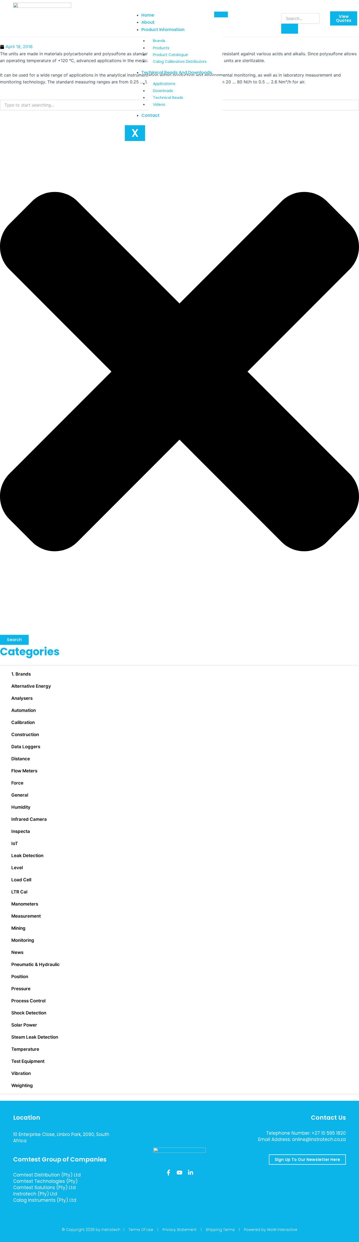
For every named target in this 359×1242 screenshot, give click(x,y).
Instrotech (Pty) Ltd (35, 1194)
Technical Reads (168, 97)
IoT (14, 843)
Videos (159, 104)
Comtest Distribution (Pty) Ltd (47, 1175)
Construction (25, 734)
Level (17, 867)
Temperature (25, 1049)
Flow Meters (24, 770)
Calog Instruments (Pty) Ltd (44, 1200)
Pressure (20, 988)
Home (147, 15)
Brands (159, 40)
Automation (23, 710)
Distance (20, 758)
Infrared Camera (29, 819)
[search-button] (289, 29)
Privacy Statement (179, 1229)
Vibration (21, 1073)
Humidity (20, 807)
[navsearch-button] (285, 8)
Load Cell (21, 879)
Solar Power (24, 1025)
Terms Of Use (141, 1229)
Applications (164, 83)
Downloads (163, 90)
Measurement (26, 916)
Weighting (22, 1085)
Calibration (23, 722)
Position (19, 976)
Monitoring (22, 940)
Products (161, 48)
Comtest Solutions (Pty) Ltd (44, 1187)
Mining (18, 928)
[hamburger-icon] (221, 14)
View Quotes (343, 18)
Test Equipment (27, 1061)
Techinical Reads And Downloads (176, 72)
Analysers (22, 698)
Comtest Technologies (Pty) (45, 1181)
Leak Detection (27, 855)
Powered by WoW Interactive (270, 1229)
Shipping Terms (220, 1229)
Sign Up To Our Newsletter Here (307, 1159)
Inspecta (20, 831)
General (19, 795)
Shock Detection (28, 1012)
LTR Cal (19, 891)
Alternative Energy (31, 686)
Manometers (24, 904)
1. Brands (21, 674)
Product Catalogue (170, 54)
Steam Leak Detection (34, 1037)
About (148, 22)
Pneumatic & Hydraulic (35, 964)
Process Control (28, 1000)
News (17, 952)
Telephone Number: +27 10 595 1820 (306, 1133)
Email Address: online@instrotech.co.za (302, 1139)
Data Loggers (25, 746)
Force (17, 783)
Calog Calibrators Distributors (180, 61)
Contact (150, 115)
